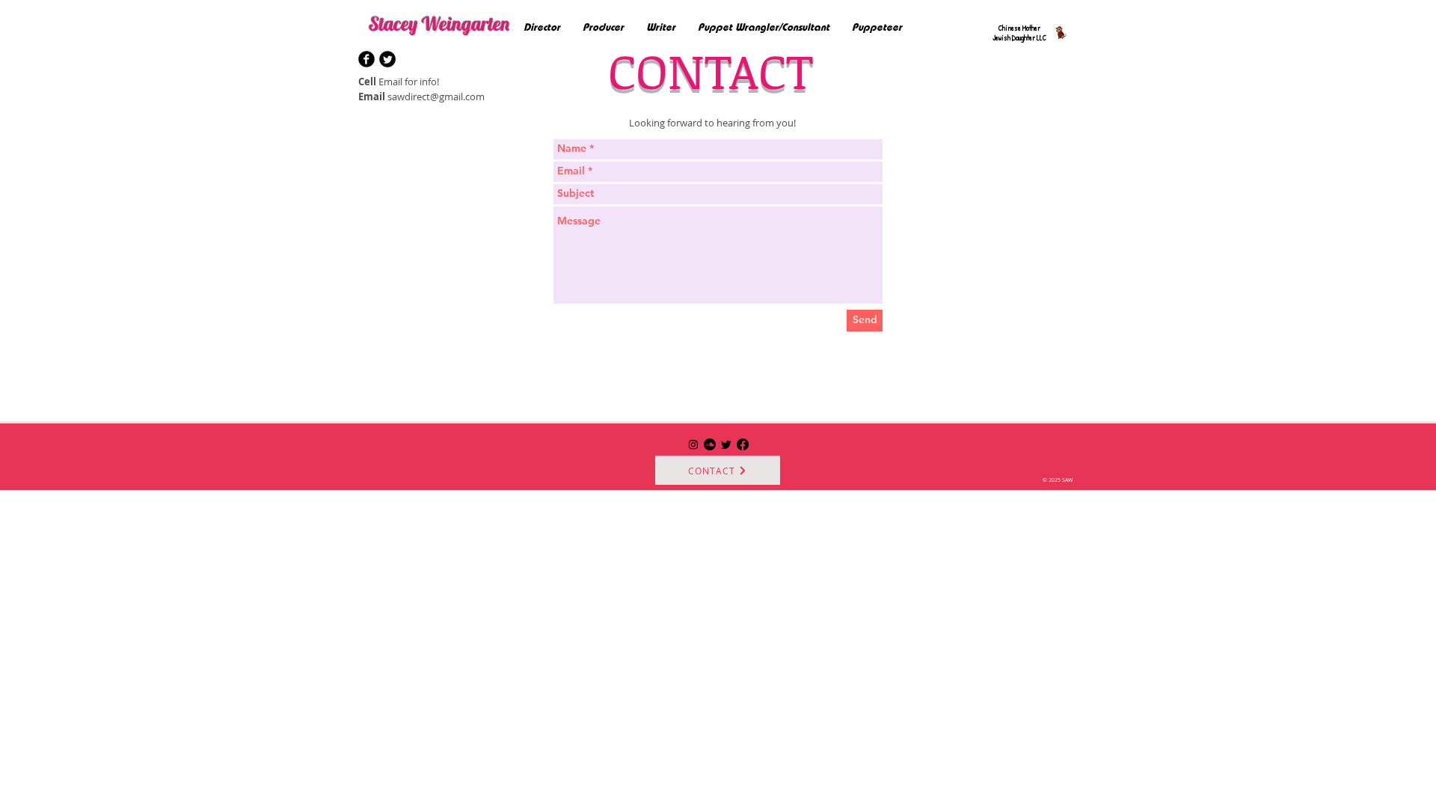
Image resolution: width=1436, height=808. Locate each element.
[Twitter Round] (387, 59)
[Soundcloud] (710, 444)
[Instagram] (693, 444)
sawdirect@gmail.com (436, 96)
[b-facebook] (366, 59)
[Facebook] (743, 444)
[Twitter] (726, 444)
